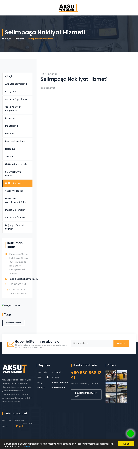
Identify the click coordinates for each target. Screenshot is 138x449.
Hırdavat (10, 133)
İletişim (41, 387)
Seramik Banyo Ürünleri (13, 174)
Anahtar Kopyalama (16, 84)
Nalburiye (10, 149)
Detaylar (26, 446)
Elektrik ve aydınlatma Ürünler (15, 200)
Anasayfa (6, 38)
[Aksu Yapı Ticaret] (69, 7)
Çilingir (9, 76)
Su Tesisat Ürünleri (15, 217)
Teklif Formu (59, 387)
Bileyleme (10, 118)
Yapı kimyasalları (14, 191)
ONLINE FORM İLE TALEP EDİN (86, 394)
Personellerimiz (61, 382)
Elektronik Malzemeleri (16, 164)
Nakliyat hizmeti (13, 183)
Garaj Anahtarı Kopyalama (13, 109)
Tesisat (9, 156)
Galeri (56, 377)
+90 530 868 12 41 (17, 284)
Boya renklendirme (15, 141)
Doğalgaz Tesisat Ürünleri (14, 227)
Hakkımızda (43, 377)
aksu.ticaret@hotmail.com (23, 279)
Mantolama (11, 125)
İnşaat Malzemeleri (15, 209)
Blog (40, 382)
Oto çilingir (11, 91)
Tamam (126, 443)
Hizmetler (19, 38)
